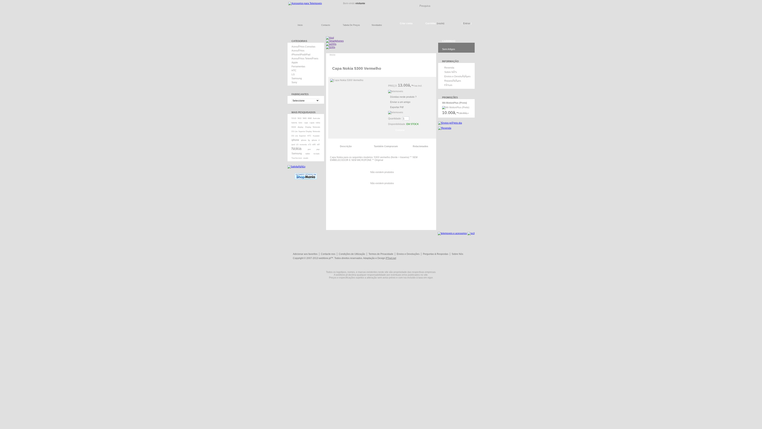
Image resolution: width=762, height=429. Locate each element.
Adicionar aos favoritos (305, 254)
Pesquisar (473, 3)
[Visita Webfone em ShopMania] (306, 174)
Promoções (450, 97)
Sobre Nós (457, 254)
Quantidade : (395, 118)
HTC (294, 70)
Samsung (297, 78)
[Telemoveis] (311, 9)
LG (293, 74)
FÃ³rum (448, 85)
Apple (295, 62)
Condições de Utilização (352, 254)
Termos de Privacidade (380, 254)
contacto (325, 25)
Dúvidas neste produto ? (403, 97)
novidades (377, 25)
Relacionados (420, 146)
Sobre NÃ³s (450, 72)
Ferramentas (298, 66)
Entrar (466, 23)
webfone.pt (325, 258)
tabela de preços (351, 25)
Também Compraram (386, 146)
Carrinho (448, 41)
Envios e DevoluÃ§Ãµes (457, 76)
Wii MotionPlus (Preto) (454, 102)
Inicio (332, 54)
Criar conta (406, 23)
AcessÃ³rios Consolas (303, 46)
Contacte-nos (328, 254)
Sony (294, 82)
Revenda (449, 67)
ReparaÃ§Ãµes (452, 80)
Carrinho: (430, 23)
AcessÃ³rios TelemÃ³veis (305, 58)
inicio (300, 25)
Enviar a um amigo (400, 102)
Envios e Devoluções (408, 254)
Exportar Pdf (396, 107)
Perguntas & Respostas (435, 254)
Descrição (346, 146)
